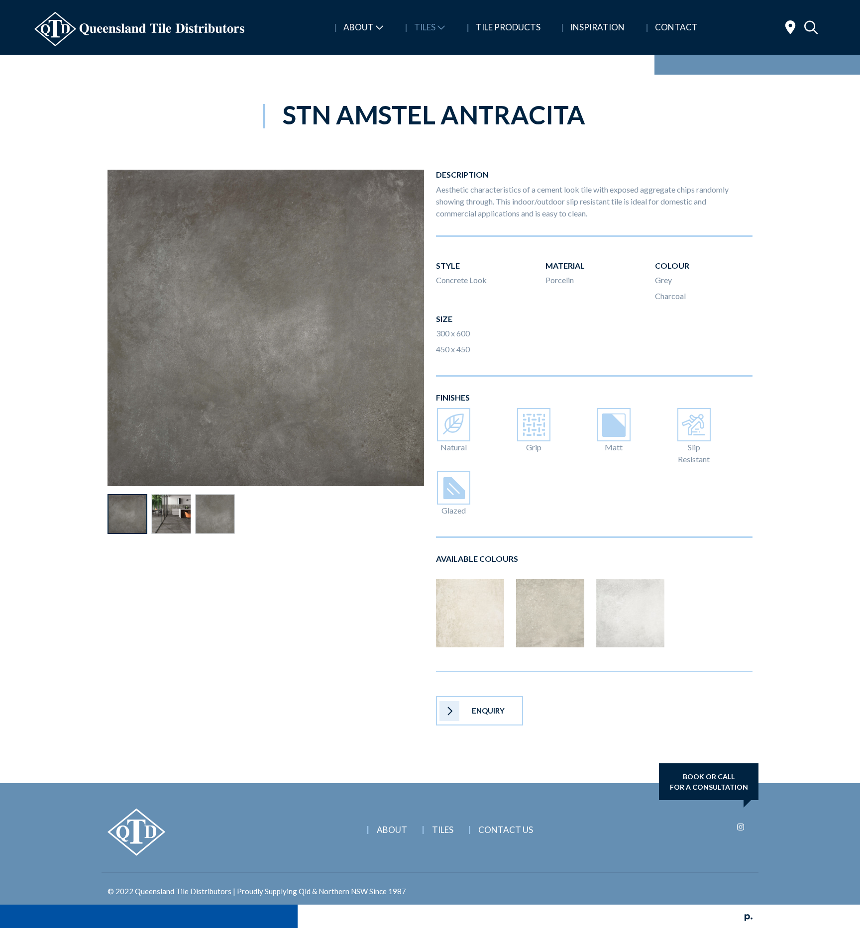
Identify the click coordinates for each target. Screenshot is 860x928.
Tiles (442, 830)
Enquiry (488, 710)
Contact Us (505, 830)
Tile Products (507, 27)
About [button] (358, 27)
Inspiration (597, 27)
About (392, 830)
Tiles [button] (425, 27)
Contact (675, 27)
